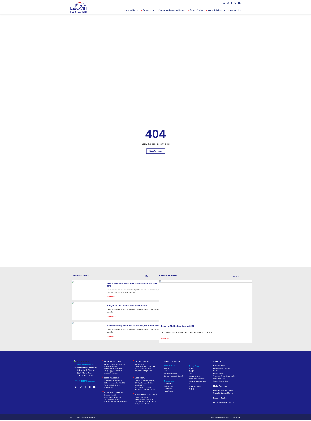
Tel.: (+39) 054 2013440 (143, 368)
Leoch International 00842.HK (223, 402)
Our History (217, 371)
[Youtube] (239, 3)
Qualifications (218, 373)
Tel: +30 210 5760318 (85, 376)
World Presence (219, 378)
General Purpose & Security (174, 376)
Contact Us (235, 10)
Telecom (167, 368)
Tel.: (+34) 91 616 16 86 (143, 387)
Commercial (168, 389)
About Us (130, 10)
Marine (191, 368)
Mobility (192, 389)
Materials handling (195, 386)
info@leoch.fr (108, 387)
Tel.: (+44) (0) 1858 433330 (113, 371)
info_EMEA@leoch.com (86, 381)
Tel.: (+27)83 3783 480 (142, 404)
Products (147, 10)
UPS (165, 371)
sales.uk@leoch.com (111, 373)
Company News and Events (223, 390)
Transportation (169, 381)
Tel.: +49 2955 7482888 (112, 399)
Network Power (169, 366)
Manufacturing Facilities (221, 368)
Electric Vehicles (195, 376)
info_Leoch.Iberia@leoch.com (145, 389)
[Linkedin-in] (224, 3)
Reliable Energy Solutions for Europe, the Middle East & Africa (137, 326)
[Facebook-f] (231, 3)
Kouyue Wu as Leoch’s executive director (127, 305)
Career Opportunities (220, 381)
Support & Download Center (172, 10)
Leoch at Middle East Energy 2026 (177, 326)
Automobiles (168, 383)
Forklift (191, 371)
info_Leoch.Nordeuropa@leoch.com (116, 401)
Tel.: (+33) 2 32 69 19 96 (112, 385)
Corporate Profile (219, 366)
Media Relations (215, 10)
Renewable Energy (170, 373)
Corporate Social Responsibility (224, 376)
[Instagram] (227, 3)
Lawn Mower (168, 391)
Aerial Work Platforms (197, 379)
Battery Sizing (196, 10)
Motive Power (194, 366)
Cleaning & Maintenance (197, 381)
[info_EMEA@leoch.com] (76, 381)
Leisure (191, 384)
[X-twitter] (235, 3)
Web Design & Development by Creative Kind (226, 417)
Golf (190, 374)
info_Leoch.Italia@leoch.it (143, 371)
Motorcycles (168, 386)
